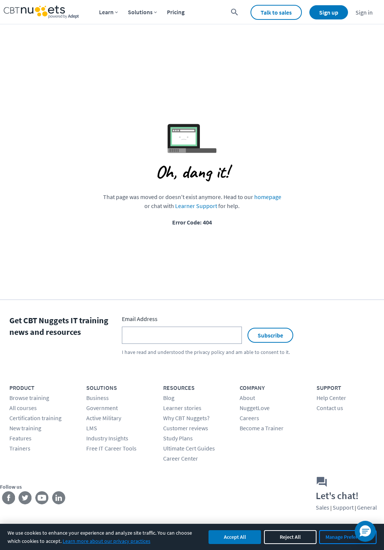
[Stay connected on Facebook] (8, 499)
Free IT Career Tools (111, 448)
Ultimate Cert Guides (189, 448)
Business (97, 397)
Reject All (290, 537)
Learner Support (196, 206)
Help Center (331, 397)
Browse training (29, 397)
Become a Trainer (262, 428)
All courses (23, 408)
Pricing (175, 12)
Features (20, 438)
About (247, 397)
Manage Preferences (348, 537)
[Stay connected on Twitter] (25, 499)
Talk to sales (276, 12)
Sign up (328, 12)
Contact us (329, 408)
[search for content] (234, 12)
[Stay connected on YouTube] (42, 499)
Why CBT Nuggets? (186, 418)
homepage (267, 197)
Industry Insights (107, 438)
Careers (249, 418)
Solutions (140, 12)
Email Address (140, 319)
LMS (91, 428)
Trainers (19, 448)
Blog (168, 397)
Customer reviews (185, 428)
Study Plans (178, 438)
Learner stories (182, 408)
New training (25, 428)
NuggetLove (255, 408)
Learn (106, 12)
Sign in (364, 12)
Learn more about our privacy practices (106, 541)
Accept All (235, 537)
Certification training (35, 418)
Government (102, 408)
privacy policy (209, 352)
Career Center (180, 458)
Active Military (103, 418)
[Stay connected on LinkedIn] (59, 499)
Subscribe (270, 335)
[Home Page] (41, 12)
